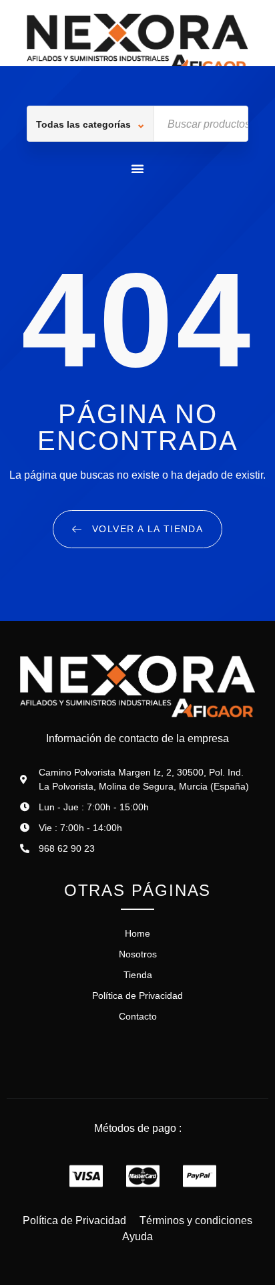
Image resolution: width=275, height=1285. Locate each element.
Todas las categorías (83, 124)
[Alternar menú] (138, 168)
